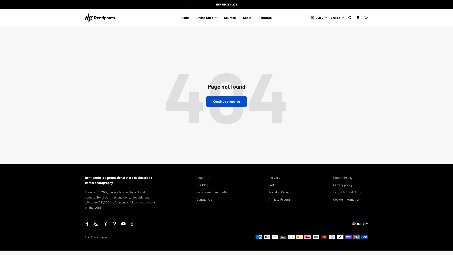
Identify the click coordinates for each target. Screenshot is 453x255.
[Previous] (187, 4)
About (247, 18)
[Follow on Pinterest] (114, 223)
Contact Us (204, 199)
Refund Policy (342, 178)
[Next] (265, 4)
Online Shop (205, 18)
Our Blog (202, 185)
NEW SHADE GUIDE (226, 4)
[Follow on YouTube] (123, 223)
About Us (202, 178)
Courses (230, 18)
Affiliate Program (280, 199)
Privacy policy (342, 185)
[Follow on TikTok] (132, 223)
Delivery (274, 178)
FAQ (271, 185)
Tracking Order (278, 192)
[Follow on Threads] (105, 223)
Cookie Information (346, 199)
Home (185, 18)
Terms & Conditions (347, 192)
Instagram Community (212, 192)
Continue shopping (226, 101)
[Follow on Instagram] (96, 223)
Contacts (265, 18)
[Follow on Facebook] (87, 223)
